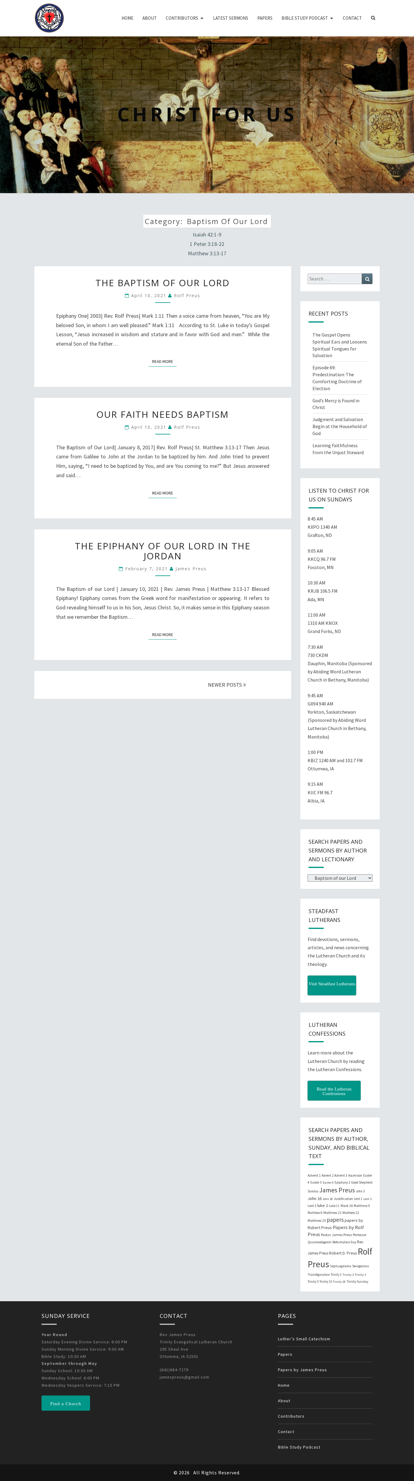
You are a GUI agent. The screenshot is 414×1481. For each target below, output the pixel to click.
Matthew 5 (362, 1205)
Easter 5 (316, 1182)
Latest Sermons (230, 18)
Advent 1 (314, 1175)
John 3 (360, 1191)
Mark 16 (347, 1205)
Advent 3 (340, 1175)
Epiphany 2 (342, 1182)
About (149, 18)
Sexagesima (360, 1266)
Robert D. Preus (343, 1253)
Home (127, 18)
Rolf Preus (187, 295)
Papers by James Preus (302, 1369)
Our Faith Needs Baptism (162, 414)
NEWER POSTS (225, 684)
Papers (264, 18)
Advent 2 (327, 1175)
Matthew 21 (332, 1212)
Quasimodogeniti (320, 1242)
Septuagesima (340, 1266)
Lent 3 (312, 1206)
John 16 (315, 1198)
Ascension (355, 1175)
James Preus (191, 568)
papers (335, 1219)
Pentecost (359, 1235)
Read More (164, 361)
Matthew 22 (350, 1213)
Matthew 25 (317, 1220)
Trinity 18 (339, 1282)
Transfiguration (319, 1274)
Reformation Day (344, 1242)
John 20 (327, 1199)
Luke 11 (334, 1206)
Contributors (182, 18)
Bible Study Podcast (305, 18)
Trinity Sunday (357, 1281)
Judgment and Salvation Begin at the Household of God (339, 426)
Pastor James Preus (336, 1234)
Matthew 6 (315, 1213)
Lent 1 (358, 1199)
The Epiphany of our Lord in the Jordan (163, 551)
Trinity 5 (313, 1281)
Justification (343, 1198)
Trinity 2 (348, 1275)
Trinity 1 (336, 1274)
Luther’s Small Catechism (304, 1339)
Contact (352, 18)
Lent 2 (367, 1199)
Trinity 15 (325, 1281)
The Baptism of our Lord (162, 282)
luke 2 (322, 1205)
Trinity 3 (360, 1275)
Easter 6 (328, 1182)
